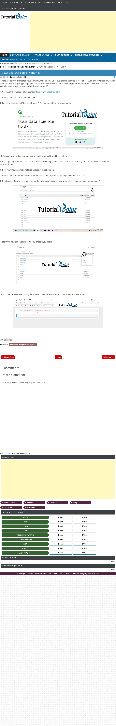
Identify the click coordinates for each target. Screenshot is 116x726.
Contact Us (49, 3)
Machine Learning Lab (13, 8)
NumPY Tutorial (10, 503)
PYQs (84, 522)
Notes (60, 517)
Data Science (62, 55)
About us (63, 3)
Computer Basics (19, 55)
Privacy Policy (32, 3)
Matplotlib (53, 503)
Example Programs (12, 60)
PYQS (84, 517)
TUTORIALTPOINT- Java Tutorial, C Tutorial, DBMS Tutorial (55, 573)
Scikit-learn (31, 507)
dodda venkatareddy (18, 77)
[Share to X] (7, 339)
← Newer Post (8, 357)
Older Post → (108, 357)
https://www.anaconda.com (47, 92)
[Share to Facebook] (10, 339)
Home (4, 3)
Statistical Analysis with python (21, 67)
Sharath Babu (93, 573)
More (112, 562)
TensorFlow (8, 507)
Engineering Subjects (87, 55)
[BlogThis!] (4, 339)
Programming (42, 55)
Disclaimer (16, 3)
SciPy (75, 503)
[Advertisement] (73, 31)
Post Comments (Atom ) (21, 454)
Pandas (30, 503)
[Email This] (1, 339)
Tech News (34, 60)
